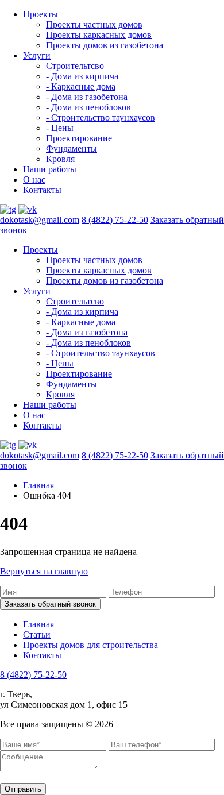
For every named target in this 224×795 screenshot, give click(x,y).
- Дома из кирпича (82, 76)
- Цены (60, 128)
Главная (38, 485)
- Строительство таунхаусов (100, 117)
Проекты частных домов (94, 24)
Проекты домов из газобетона (104, 45)
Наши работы (49, 169)
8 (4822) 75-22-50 (115, 220)
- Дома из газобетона (87, 97)
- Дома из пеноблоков (88, 107)
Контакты (42, 190)
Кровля (60, 159)
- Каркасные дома (80, 86)
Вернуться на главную (44, 571)
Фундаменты (71, 148)
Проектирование (79, 138)
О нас (34, 179)
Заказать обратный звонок (50, 604)
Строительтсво (75, 66)
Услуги (37, 55)
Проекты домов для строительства (90, 645)
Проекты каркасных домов (99, 35)
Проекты (40, 14)
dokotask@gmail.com (39, 220)
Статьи (37, 634)
